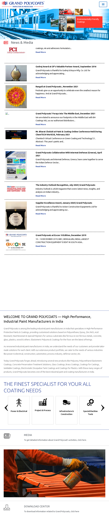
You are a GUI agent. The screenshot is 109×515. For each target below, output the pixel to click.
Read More (41, 71)
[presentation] (6, 408)
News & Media (22, 42)
